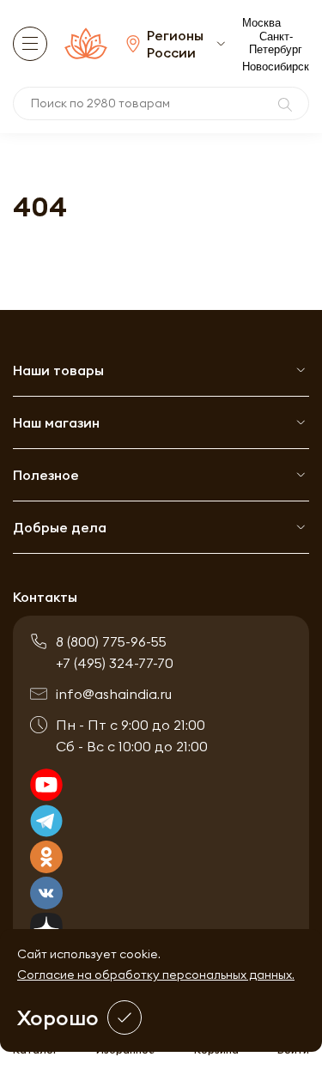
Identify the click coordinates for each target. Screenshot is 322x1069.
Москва (261, 22)
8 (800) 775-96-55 (111, 641)
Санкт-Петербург (275, 43)
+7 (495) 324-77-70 (114, 662)
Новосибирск (275, 66)
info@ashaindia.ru (114, 693)
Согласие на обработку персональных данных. (156, 974)
